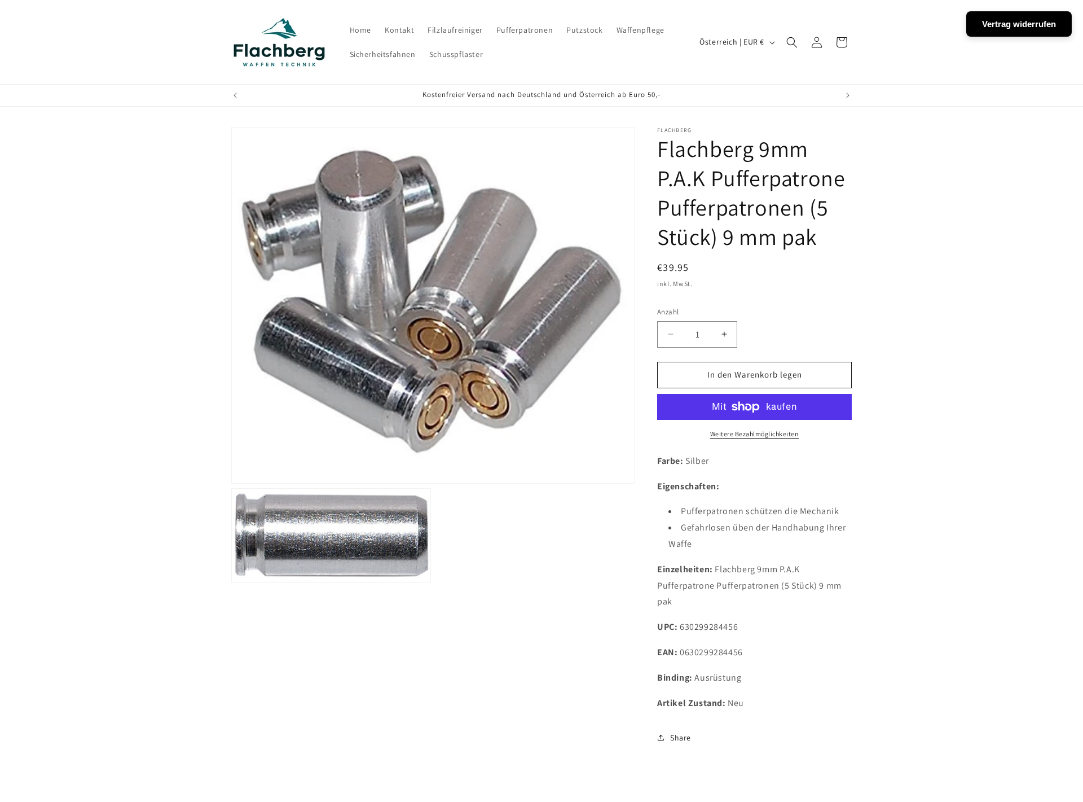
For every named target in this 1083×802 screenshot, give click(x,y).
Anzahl (668, 312)
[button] (792, 42)
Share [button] (680, 738)
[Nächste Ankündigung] (847, 95)
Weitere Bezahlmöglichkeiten (754, 434)
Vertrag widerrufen (1019, 24)
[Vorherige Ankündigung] (235, 95)
